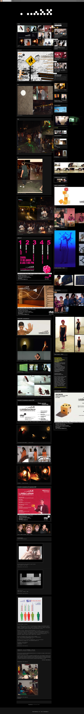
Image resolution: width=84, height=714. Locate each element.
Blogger (50, 711)
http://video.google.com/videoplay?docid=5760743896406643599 (28, 539)
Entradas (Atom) (37, 704)
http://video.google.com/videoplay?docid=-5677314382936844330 (60, 78)
